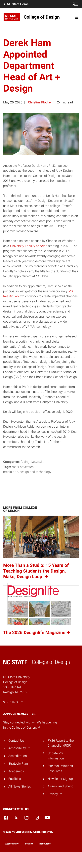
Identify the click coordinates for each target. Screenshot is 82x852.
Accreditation (17, 756)
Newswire (37, 462)
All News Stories (19, 786)
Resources (45, 843)
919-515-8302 (13, 702)
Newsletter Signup (60, 779)
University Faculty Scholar (28, 246)
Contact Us (16, 740)
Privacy (29, 843)
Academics (16, 771)
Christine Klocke (39, 102)
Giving (24, 462)
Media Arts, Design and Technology (27, 472)
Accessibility (12, 843)
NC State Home (17, 4)
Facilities (14, 779)
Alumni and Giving (60, 786)
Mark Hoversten (23, 467)
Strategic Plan (18, 763)
